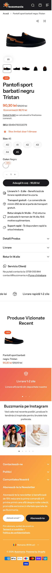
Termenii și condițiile (13, 529)
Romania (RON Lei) (25, 545)
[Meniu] (47, 5)
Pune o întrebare (37, 275)
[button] (37, 21)
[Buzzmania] (13, 5)
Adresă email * (12, 518)
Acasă (6, 13)
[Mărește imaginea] (26, 40)
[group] (14, 436)
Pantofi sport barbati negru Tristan (14, 357)
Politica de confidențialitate (16, 532)
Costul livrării (9, 115)
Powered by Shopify (34, 551)
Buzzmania (19, 551)
